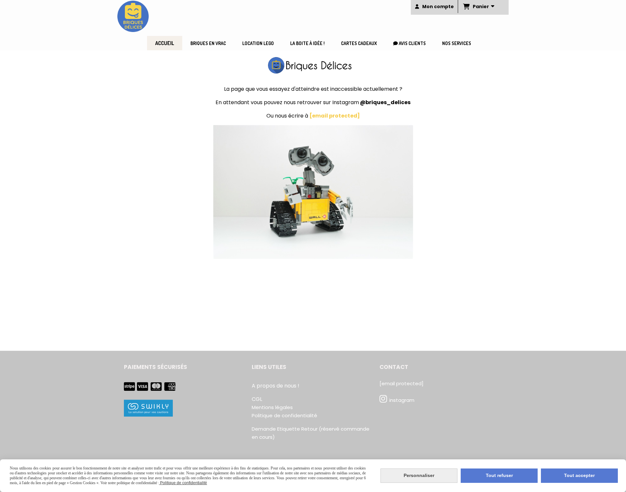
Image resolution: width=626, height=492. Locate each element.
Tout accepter (579, 475)
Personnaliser (419, 475)
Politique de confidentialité (284, 415)
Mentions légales (272, 407)
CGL (257, 399)
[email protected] (334, 115)
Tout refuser (499, 475)
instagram (401, 400)
